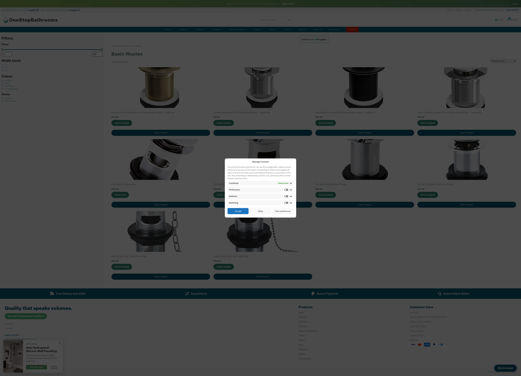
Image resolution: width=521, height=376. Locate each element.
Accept (238, 211)
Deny (260, 211)
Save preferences (283, 211)
